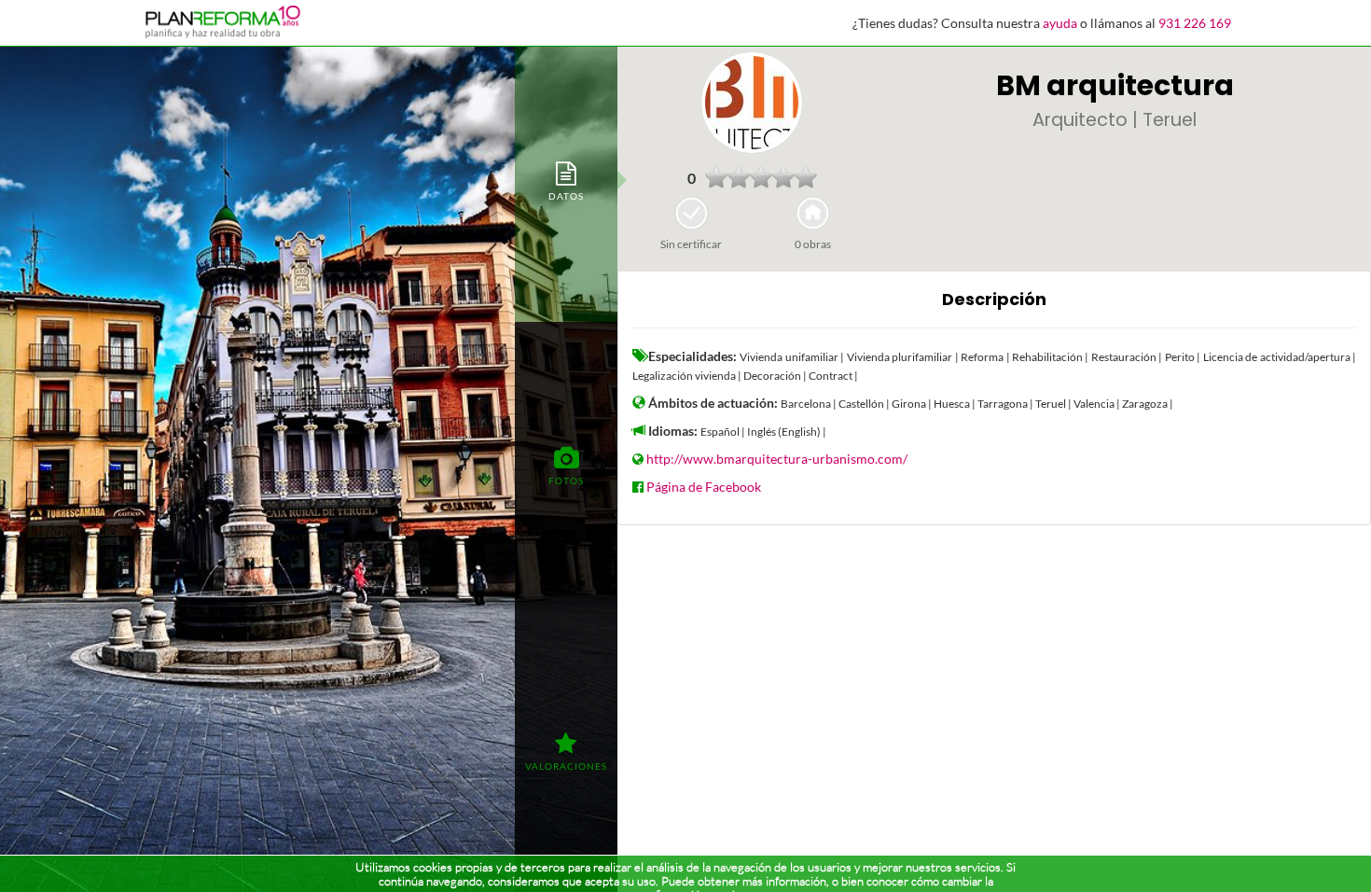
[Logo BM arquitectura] (751, 102)
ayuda (1060, 23)
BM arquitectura (1115, 85)
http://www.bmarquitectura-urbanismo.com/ (776, 459)
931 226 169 (1194, 23)
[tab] (566, 179)
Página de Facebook (703, 487)
